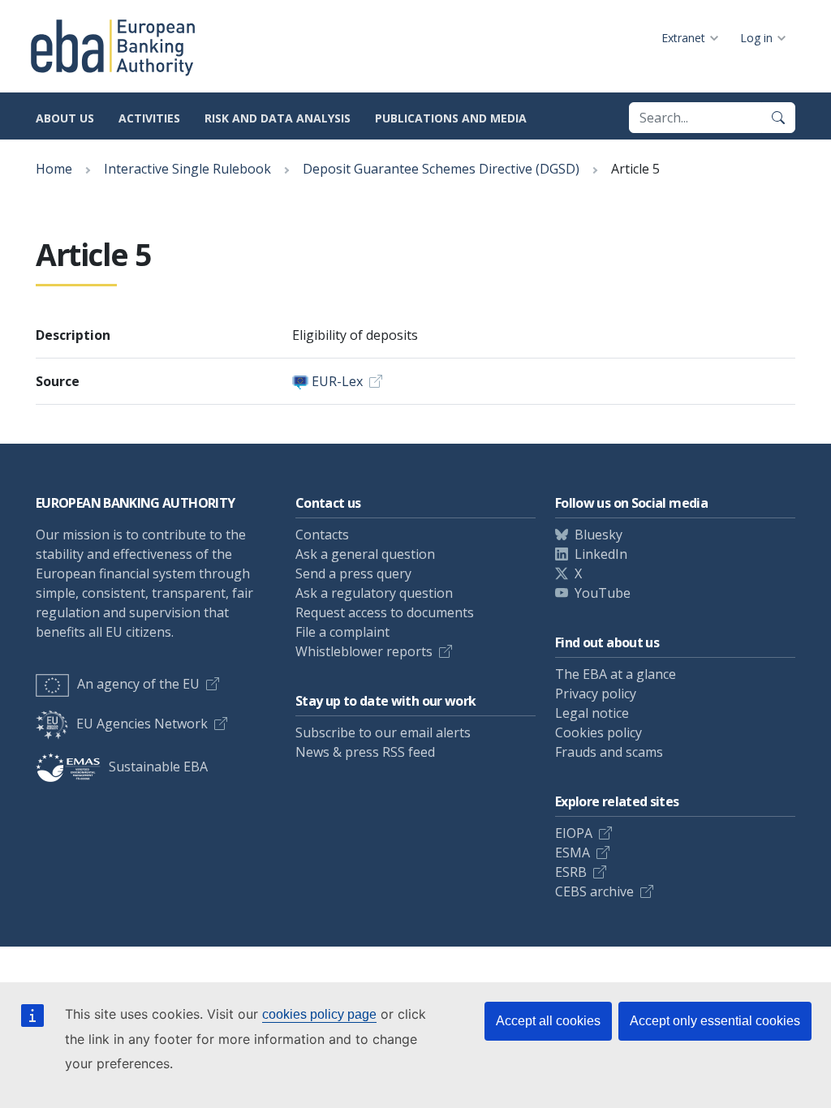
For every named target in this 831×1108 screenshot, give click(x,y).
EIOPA (573, 833)
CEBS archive (594, 891)
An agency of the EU (138, 684)
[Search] (778, 117)
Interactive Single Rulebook (187, 169)
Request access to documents (384, 612)
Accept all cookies (548, 1021)
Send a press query (353, 573)
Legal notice (592, 713)
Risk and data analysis (278, 118)
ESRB (571, 872)
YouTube (603, 593)
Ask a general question (365, 554)
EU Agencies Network (142, 723)
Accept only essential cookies (715, 1021)
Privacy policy (595, 693)
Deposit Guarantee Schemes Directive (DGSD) (441, 169)
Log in (756, 37)
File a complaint (342, 632)
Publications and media (451, 118)
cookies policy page (319, 1014)
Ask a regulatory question (374, 593)
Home (54, 169)
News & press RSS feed (365, 752)
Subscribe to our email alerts (383, 732)
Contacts (322, 534)
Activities (149, 118)
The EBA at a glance (615, 674)
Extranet (683, 37)
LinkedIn (601, 554)
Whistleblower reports (364, 651)
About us (65, 118)
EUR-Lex (337, 381)
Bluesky (598, 534)
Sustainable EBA (158, 766)
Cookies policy (598, 732)
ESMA (572, 852)
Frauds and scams (609, 752)
